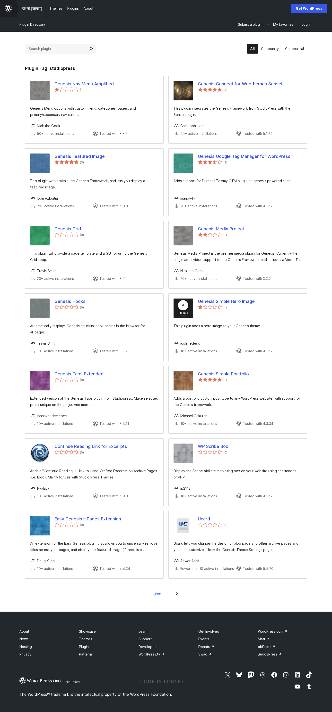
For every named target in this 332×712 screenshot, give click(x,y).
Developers (148, 647)
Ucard (204, 518)
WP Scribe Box (213, 446)
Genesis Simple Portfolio (223, 373)
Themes (85, 639)
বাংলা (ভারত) (73, 681)
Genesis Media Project (221, 228)
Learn (143, 631)
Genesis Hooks (70, 301)
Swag (204, 654)
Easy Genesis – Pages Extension (87, 518)
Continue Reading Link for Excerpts (90, 446)
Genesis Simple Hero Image (226, 301)
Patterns (86, 654)
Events (203, 639)
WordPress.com (272, 631)
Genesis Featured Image (79, 156)
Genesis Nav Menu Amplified (84, 83)
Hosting (25, 647)
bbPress (266, 647)
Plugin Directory (32, 24)
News (23, 639)
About (24, 631)
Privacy (25, 654)
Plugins (84, 647)
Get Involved (208, 631)
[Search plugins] (91, 49)
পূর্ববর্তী (157, 594)
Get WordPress (309, 8)
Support (145, 639)
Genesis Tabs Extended (79, 373)
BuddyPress (269, 654)
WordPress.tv (151, 654)
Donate (206, 647)
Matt (263, 639)
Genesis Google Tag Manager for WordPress (244, 156)
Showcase (87, 631)
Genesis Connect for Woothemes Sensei (240, 83)
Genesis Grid (67, 228)
